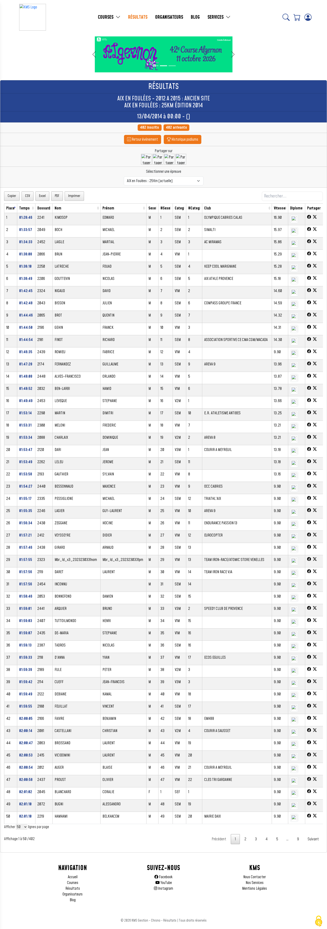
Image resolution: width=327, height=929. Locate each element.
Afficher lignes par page (26, 827)
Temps (24, 208)
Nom (58, 208)
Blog (73, 900)
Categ (179, 208)
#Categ (194, 208)
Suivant (313, 839)
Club (207, 208)
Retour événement (144, 139)
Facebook (165, 877)
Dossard (43, 208)
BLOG (195, 17)
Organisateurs (72, 894)
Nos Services (255, 882)
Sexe (152, 208)
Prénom (108, 208)
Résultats (72, 888)
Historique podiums (184, 139)
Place (10, 208)
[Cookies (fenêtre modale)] (318, 921)
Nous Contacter (254, 877)
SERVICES (216, 17)
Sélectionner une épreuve (163, 171)
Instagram (165, 888)
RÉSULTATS (137, 17)
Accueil (73, 877)
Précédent (219, 839)
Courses (72, 882)
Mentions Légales (254, 888)
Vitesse (280, 208)
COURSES (106, 17)
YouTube (166, 882)
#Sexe (165, 208)
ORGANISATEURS (169, 17)
